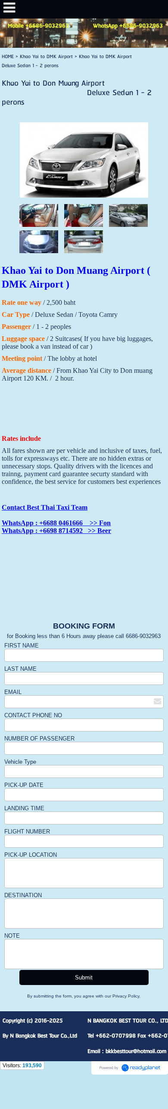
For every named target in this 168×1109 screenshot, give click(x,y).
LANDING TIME (24, 808)
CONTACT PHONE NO (33, 715)
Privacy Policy (125, 996)
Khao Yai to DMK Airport (47, 56)
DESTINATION (23, 895)
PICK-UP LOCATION (30, 855)
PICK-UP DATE (24, 785)
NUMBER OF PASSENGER (39, 738)
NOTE (12, 935)
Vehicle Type (20, 762)
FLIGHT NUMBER (27, 831)
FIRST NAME (21, 645)
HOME (8, 56)
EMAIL (13, 692)
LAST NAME (20, 669)
